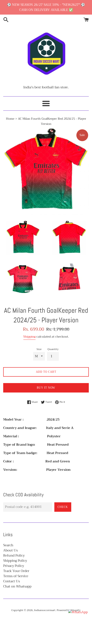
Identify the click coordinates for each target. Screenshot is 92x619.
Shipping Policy (15, 560)
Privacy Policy (13, 566)
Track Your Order (16, 571)
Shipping (29, 336)
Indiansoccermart (44, 610)
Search (8, 545)
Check (63, 506)
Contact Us (11, 581)
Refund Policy (14, 555)
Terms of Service (15, 576)
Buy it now (46, 387)
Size (39, 349)
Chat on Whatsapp (17, 586)
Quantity (53, 349)
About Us (10, 550)
